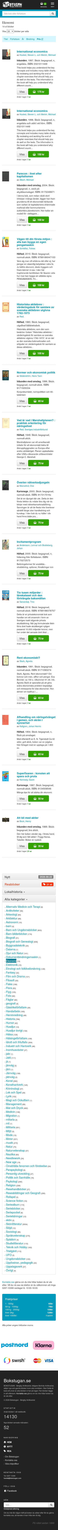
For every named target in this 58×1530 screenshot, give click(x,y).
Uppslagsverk (14, 1266)
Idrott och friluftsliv (17, 1042)
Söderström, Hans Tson (31, 375)
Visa (22, 91)
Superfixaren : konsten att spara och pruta (33, 774)
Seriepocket (13, 1212)
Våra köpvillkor (12, 1463)
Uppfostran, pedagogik (19, 1262)
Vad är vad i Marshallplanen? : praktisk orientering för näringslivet (36, 423)
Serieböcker (13, 1208)
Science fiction (14, 1201)
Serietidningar (14, 1216)
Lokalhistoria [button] (14, 891)
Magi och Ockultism (17, 1100)
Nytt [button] (28, 877)
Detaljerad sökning (11, 1508)
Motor (9, 1139)
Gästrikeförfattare (16, 1007)
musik (9, 1142)
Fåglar (10, 999)
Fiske (9, 984)
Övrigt (9, 1270)
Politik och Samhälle (18, 1177)
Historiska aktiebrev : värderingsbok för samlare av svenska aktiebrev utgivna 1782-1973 (35, 308)
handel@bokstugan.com (12, 1478)
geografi (11, 1003)
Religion (11, 1185)
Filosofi (10, 980)
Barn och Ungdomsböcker (21, 930)
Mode (9, 1135)
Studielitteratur (14, 1243)
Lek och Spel (13, 1092)
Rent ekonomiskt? (28, 658)
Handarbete (13, 1011)
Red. (22, 316)
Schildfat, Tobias (27, 248)
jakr (8, 1054)
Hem (9, 1442)
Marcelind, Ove (27, 485)
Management (14, 1104)
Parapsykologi (14, 1170)
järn (8, 1069)
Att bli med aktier (28, 818)
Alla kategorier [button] (15, 899)
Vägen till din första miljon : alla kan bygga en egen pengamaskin (34, 242)
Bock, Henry (25, 821)
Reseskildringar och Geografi (23, 1193)
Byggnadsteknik (15, 945)
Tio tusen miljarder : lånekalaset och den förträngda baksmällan (31, 595)
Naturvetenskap (15, 1150)
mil (7, 1123)
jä (7, 1061)
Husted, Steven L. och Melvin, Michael (38, 54)
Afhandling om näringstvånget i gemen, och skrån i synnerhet (36, 720)
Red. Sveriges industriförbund (34, 429)
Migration (11, 1115)
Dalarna (10, 949)
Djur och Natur (14, 953)
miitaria (10, 1119)
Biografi (10, 937)
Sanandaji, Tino (27, 601)
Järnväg (10, 1073)
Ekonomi (11, 961)
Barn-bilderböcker (16, 934)
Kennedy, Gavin (27, 779)
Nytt (9, 1446)
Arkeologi (11, 914)
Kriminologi (12, 1088)
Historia (10, 1019)
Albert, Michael (27, 179)
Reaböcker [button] (28, 884)
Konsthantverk (14, 1084)
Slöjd (9, 1228)
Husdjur (10, 1026)
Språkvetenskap (15, 1235)
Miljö (8, 1131)
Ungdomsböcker (15, 1259)
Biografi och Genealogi (19, 941)
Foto (8, 995)
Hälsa (9, 1034)
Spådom (11, 1239)
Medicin (10, 1112)
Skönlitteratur (14, 1224)
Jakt (8, 1057)
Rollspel (10, 1197)
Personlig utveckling (18, 1173)
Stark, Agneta (26, 661)
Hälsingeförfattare (16, 1038)
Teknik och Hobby (16, 1247)
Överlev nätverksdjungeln (33, 482)
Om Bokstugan (12, 1456)
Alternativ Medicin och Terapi (23, 907)
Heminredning (14, 1015)
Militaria (10, 1127)
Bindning (30, 38)
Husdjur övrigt (14, 1030)
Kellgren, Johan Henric (30, 726)
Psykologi (11, 1181)
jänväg (10, 1065)
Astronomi (12, 922)
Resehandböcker (16, 1189)
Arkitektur (11, 918)
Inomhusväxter (14, 1050)
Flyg (8, 992)
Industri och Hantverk (18, 1046)
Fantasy (10, 972)
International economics (32, 51)
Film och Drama (15, 976)
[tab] (29, 877)
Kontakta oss (8, 1281)
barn (8, 926)
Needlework (13, 1158)
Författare (14, 38)
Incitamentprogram (29, 542)
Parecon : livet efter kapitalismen (29, 175)
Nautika (10, 1154)
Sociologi (11, 1231)
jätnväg (10, 1077)
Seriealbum (12, 1204)
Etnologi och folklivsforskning (23, 968)
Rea (8, 1451)
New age (11, 1162)
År (23, 38)
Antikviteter (12, 910)
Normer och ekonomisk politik (36, 372)
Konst (9, 1081)
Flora (9, 988)
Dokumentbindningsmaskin (22, 957)
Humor (10, 1023)
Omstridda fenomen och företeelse (26, 1166)
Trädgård (11, 1251)
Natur (9, 1146)
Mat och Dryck (14, 1108)
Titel (6, 38)
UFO (9, 1255)
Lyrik (8, 1096)
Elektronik (12, 965)
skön (9, 1220)
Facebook (11, 1490)
